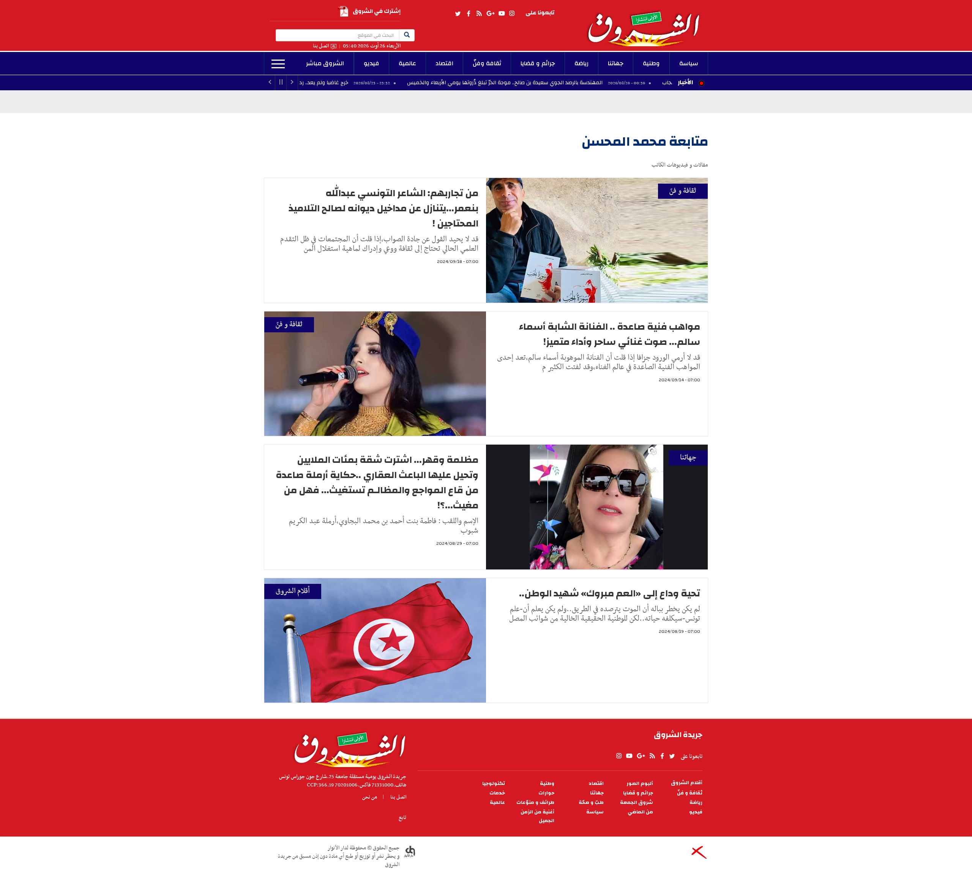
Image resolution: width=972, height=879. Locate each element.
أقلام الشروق (293, 591)
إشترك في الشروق (377, 11)
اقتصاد (444, 63)
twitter (458, 13)
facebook (468, 13)
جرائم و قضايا (538, 63)
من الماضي (640, 812)
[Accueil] (347, 747)
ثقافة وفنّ (487, 63)
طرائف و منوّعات (535, 802)
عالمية (407, 63)
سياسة (688, 63)
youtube (501, 13)
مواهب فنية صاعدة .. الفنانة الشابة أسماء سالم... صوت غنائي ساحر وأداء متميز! (609, 334)
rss (478, 13)
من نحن (369, 797)
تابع (402, 817)
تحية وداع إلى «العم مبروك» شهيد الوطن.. (609, 593)
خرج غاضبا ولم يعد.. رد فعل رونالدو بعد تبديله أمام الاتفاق (336, 83)
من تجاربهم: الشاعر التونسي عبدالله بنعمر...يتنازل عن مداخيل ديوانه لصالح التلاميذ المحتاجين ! (383, 208)
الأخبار (685, 82)
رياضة (581, 63)
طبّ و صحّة (591, 802)
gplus (490, 13)
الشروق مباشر (325, 63)
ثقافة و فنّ (682, 191)
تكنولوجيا (493, 783)
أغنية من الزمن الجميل (537, 816)
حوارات (546, 793)
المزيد (278, 64)
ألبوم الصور (639, 783)
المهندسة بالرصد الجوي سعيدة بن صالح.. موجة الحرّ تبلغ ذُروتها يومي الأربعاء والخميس (558, 83)
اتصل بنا (321, 46)
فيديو (371, 63)
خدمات (497, 793)
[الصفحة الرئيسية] (647, 23)
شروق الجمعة (636, 802)
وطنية (651, 63)
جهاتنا (615, 63)
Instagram (511, 13)
